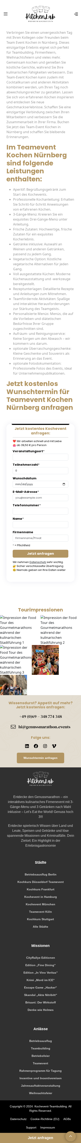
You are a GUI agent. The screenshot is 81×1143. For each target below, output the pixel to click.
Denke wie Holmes (41, 1010)
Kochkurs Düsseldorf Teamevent (40, 882)
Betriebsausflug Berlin (40, 874)
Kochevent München (40, 904)
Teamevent (40, 1063)
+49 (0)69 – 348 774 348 (40, 716)
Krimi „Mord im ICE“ (41, 980)
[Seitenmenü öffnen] (76, 13)
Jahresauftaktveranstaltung (40, 1085)
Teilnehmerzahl (26, 465)
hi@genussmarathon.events (44, 727)
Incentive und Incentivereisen (41, 1078)
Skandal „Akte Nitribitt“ (40, 995)
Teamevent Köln (40, 911)
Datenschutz (37, 562)
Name (18, 519)
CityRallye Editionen (40, 957)
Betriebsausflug (40, 1041)
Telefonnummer (27, 505)
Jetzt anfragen (40, 553)
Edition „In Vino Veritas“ (40, 972)
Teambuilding (40, 1048)
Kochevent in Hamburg (40, 896)
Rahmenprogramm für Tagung (40, 1070)
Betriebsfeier (41, 1055)
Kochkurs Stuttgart (40, 919)
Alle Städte (40, 926)
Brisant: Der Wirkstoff (40, 1002)
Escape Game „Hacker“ (40, 987)
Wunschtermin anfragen (40, 758)
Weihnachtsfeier (40, 1093)
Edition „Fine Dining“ (40, 965)
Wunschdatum (24, 478)
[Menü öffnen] (5, 13)
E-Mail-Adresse (26, 492)
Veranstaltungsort (29, 451)
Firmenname (23, 532)
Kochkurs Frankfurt (40, 889)
